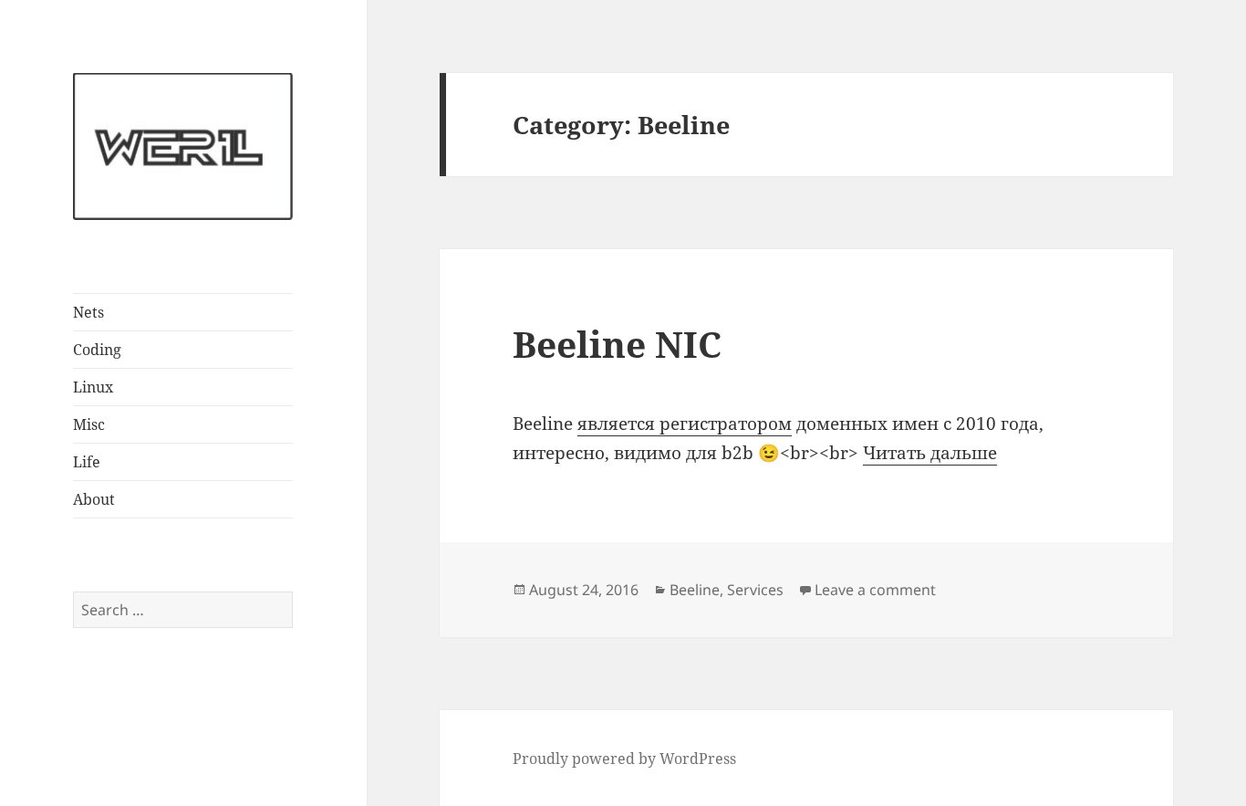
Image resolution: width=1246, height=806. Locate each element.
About (94, 499)
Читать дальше (930, 453)
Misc (89, 424)
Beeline (695, 590)
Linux (93, 387)
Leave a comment (875, 590)
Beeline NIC (617, 343)
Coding (97, 350)
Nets (88, 312)
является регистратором (684, 423)
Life (86, 462)
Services (755, 590)
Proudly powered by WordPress (624, 758)
